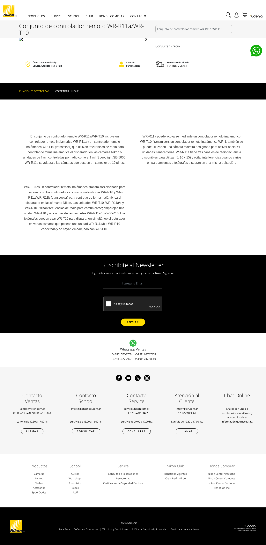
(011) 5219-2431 (22, 413)
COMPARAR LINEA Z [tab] (66, 91)
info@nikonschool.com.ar (86, 408)
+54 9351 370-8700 (120, 354)
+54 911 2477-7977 (120, 359)
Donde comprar (111, 16)
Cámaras (39, 473)
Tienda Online (222, 488)
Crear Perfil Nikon (175, 478)
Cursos (75, 473)
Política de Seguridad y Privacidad (149, 529)
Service (56, 16)
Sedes (75, 488)
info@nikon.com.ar (187, 408)
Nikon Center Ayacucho (221, 473)
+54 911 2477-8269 (145, 359)
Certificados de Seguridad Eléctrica (123, 483)
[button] (23, 39)
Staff (75, 492)
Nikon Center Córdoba (222, 483)
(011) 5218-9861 (42, 413)
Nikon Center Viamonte (221, 478)
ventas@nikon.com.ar (32, 408)
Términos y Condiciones (115, 529)
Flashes (39, 483)
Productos (36, 16)
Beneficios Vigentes (175, 473)
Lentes (39, 478)
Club (89, 16)
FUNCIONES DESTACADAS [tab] (34, 91)
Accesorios (39, 488)
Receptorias (123, 478)
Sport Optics (39, 492)
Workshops (75, 478)
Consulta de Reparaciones (123, 473)
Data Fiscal (64, 529)
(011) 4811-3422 (139, 413)
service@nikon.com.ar (136, 408)
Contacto (138, 16)
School (74, 16)
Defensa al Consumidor (86, 529)
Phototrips (75, 483)
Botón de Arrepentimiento (185, 529)
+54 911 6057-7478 (145, 354)
